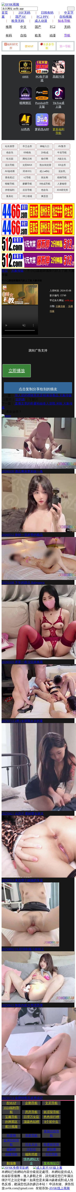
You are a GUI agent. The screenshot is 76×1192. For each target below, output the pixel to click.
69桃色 (27, 152)
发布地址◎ (51, 1163)
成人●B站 (44, 171)
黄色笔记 (9, 177)
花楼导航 (11, 1154)
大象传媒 (17, 270)
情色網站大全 (31, 1161)
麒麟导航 (27, 183)
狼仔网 (44, 158)
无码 (67, 26)
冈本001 (27, 171)
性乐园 (9, 158)
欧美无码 (17, 20)
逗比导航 (9, 165)
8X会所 (62, 165)
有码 (9, 35)
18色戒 (44, 152)
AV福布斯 (10, 171)
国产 (38, 26)
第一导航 (65, 46)
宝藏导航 (11, 1116)
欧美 (38, 35)
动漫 (52, 35)
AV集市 (62, 146)
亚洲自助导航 (11, 1142)
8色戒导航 (45, 183)
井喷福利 (9, 190)
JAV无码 (24, 12)
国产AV (20, 16)
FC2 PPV (43, 16)
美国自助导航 (51, 1133)
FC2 (52, 26)
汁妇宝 (31, 1149)
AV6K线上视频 (59, 1188)
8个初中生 (51, 1121)
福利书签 (31, 1154)
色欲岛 (9, 152)
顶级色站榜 (31, 1121)
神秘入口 (44, 146)
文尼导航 (51, 1103)
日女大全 (31, 1144)
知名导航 (64, 20)
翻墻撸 (11, 1163)
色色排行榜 (51, 1116)
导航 (67, 35)
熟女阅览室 (45, 165)
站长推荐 (9, 146)
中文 (23, 26)
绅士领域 (27, 196)
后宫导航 (27, 190)
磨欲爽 (51, 1149)
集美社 (9, 196)
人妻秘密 (62, 183)
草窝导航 (31, 1135)
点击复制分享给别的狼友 (38, 389)
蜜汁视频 (11, 1126)
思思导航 (31, 1112)
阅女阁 (44, 177)
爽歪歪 (44, 196)
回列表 (20, 399)
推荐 (9, 26)
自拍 (23, 35)
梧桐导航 (62, 177)
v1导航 (27, 177)
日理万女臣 (31, 1116)
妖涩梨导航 (51, 1112)
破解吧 (11, 1149)
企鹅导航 (31, 1103)
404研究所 (62, 190)
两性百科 (27, 158)
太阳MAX (27, 165)
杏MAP (29, 46)
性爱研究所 (51, 1144)
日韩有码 (47, 12)
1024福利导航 (11, 1110)
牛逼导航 (62, 152)
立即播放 (17, 370)
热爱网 (11, 1135)
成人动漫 (41, 20)
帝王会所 (27, 146)
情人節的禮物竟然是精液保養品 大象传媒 (43, 395)
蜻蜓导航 (9, 183)
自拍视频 (65, 16)
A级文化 (62, 158)
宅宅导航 (51, 1154)
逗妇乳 (61, 171)
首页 (5, 12)
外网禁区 (11, 1121)
